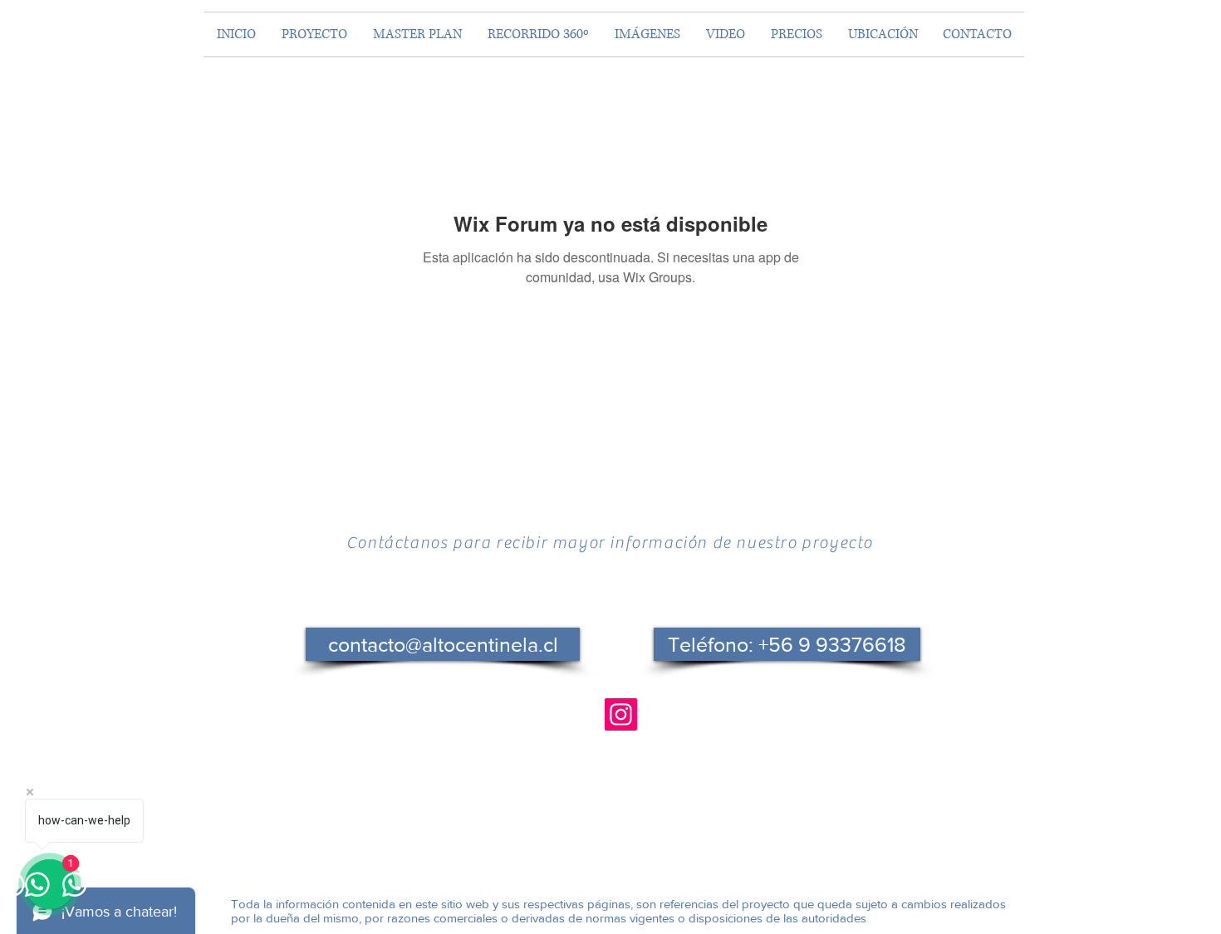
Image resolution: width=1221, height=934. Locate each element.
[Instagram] (621, 714)
